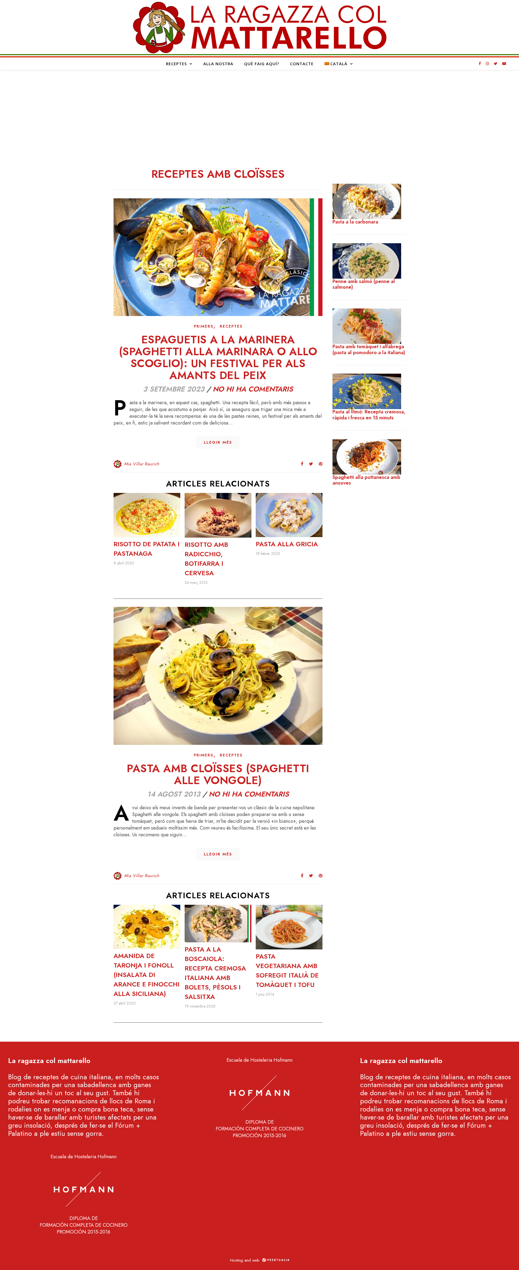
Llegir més (218, 442)
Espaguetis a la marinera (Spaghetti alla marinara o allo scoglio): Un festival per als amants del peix (218, 357)
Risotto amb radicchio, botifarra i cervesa (206, 559)
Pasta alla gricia (287, 544)
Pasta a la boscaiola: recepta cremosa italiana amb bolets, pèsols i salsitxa (215, 973)
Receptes (176, 63)
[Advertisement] (259, 111)
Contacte (302, 63)
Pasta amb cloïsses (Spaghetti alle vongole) (218, 774)
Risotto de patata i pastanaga (146, 548)
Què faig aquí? (261, 63)
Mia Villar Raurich (141, 464)
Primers (203, 326)
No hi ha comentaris (253, 389)
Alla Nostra (218, 63)
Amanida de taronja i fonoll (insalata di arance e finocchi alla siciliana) (146, 974)
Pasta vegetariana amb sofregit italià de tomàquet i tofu (287, 970)
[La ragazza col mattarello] (259, 27)
